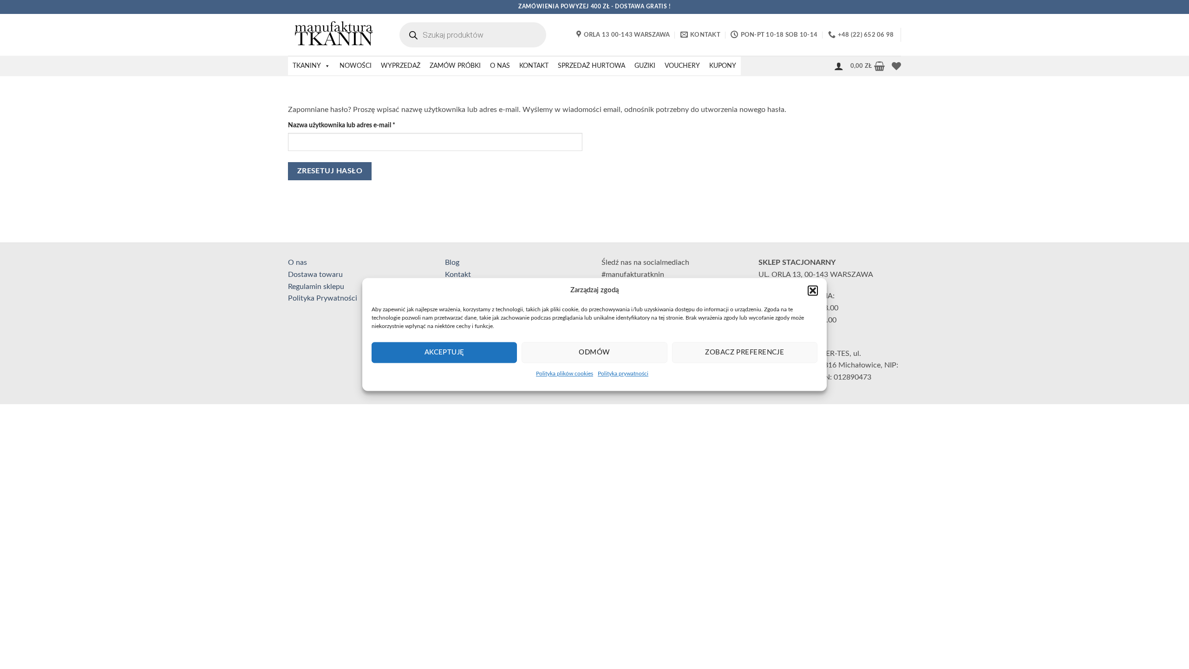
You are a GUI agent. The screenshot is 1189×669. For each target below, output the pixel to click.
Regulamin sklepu (316, 286)
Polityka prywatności (623, 373)
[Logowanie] (838, 66)
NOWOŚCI (356, 66)
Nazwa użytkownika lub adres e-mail (357, 125)
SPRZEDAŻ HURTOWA (591, 66)
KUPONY (722, 66)
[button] (812, 290)
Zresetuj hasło (330, 171)
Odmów (594, 352)
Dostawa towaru (315, 274)
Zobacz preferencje (744, 352)
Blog (452, 262)
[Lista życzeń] (896, 66)
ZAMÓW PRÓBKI (455, 66)
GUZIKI (644, 66)
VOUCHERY (682, 66)
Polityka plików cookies (564, 373)
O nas (297, 262)
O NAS (500, 66)
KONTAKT (534, 66)
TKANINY (307, 66)
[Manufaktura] (334, 35)
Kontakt (458, 274)
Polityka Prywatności (322, 298)
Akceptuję (444, 352)
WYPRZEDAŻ (400, 66)
